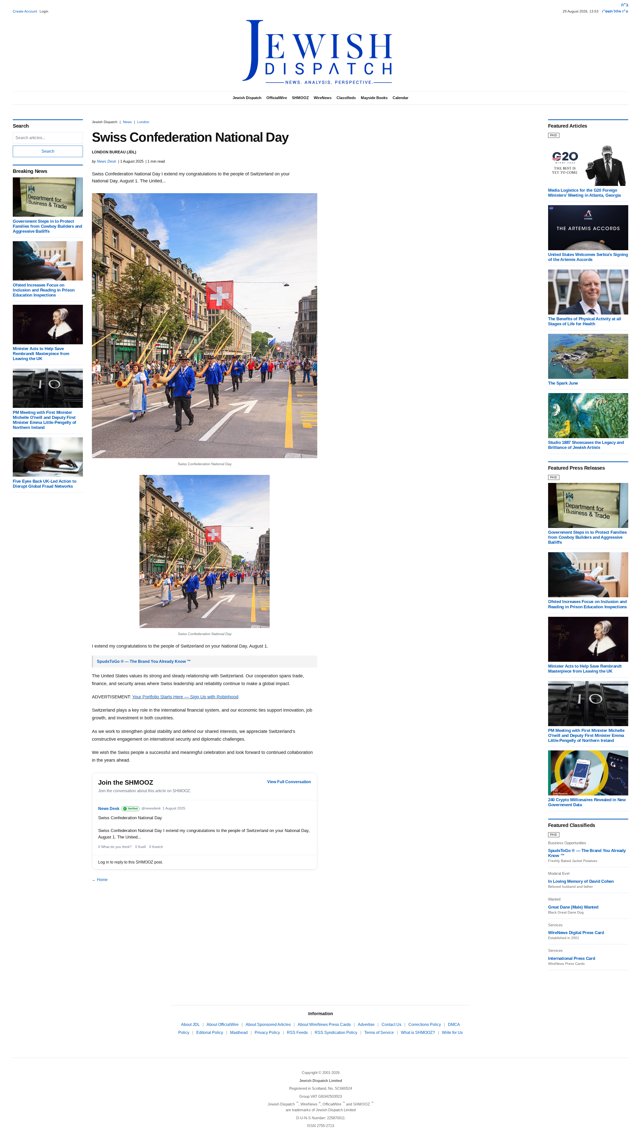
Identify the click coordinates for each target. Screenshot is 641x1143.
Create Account (25, 11)
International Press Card (571, 958)
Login (44, 11)
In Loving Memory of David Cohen (581, 881)
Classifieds (346, 98)
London (143, 122)
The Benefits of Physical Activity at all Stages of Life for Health (584, 321)
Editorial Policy (210, 1032)
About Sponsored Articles (269, 1024)
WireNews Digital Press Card (576, 932)
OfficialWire (276, 98)
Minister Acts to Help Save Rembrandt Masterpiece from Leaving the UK (41, 353)
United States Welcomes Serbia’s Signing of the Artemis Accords (588, 257)
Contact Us (392, 1024)
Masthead (239, 1032)
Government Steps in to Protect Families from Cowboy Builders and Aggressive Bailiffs (47, 226)
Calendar (400, 98)
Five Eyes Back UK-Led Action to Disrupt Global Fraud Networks (44, 483)
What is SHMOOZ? (418, 1032)
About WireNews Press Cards (325, 1024)
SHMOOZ (300, 98)
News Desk (106, 161)
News (127, 122)
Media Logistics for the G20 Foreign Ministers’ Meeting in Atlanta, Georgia (584, 193)
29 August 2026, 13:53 (580, 11)
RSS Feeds (298, 1032)
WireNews (323, 98)
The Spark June (563, 383)
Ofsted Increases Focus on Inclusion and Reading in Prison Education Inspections (43, 289)
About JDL (191, 1024)
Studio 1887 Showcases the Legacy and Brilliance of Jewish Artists (586, 445)
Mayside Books (374, 98)
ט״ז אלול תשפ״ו (615, 11)
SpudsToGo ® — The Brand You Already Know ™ (144, 661)
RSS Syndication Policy (336, 1032)
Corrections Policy (425, 1024)
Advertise (367, 1024)
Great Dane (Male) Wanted (573, 907)
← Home (100, 880)
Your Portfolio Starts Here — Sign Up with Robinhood (185, 696)
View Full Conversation (289, 782)
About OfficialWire (223, 1024)
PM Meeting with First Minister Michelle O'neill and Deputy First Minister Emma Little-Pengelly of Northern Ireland (44, 420)
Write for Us (452, 1032)
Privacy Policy (268, 1032)
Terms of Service (379, 1032)
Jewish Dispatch (247, 98)
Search (48, 151)
